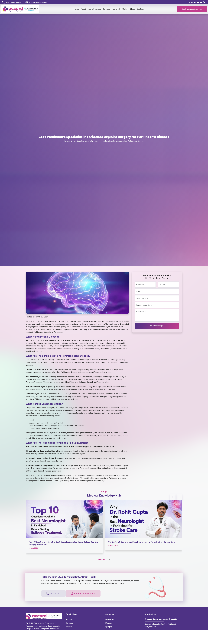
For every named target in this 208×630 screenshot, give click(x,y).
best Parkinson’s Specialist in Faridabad (45, 332)
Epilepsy (108, 627)
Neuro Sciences (94, 9)
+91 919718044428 (14, 2)
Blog (73, 141)
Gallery (125, 9)
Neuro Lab (116, 9)
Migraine (108, 623)
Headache (109, 619)
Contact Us (55, 593)
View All (102, 559)
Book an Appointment (192, 9)
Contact (140, 9)
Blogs (132, 9)
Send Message (157, 326)
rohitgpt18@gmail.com (38, 2)
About (83, 9)
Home (76, 9)
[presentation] (173, 497)
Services (106, 9)
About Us (69, 619)
